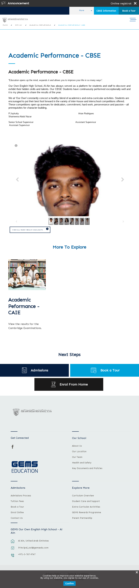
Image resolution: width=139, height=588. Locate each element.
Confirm (69, 583)
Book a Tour (128, 11)
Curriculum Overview (83, 495)
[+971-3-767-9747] (13, 557)
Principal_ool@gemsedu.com (33, 547)
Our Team (77, 457)
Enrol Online (17, 512)
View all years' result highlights (27, 230)
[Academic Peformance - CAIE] (27, 274)
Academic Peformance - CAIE (23, 306)
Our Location (79, 451)
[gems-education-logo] (24, 467)
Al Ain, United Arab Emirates (33, 540)
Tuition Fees (17, 501)
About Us (77, 446)
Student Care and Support (86, 501)
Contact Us (17, 518)
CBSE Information (106, 11)
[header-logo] (15, 20)
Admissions (39, 370)
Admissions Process (21, 495)
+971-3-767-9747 (26, 554)
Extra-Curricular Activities (86, 507)
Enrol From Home (74, 384)
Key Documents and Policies (87, 468)
